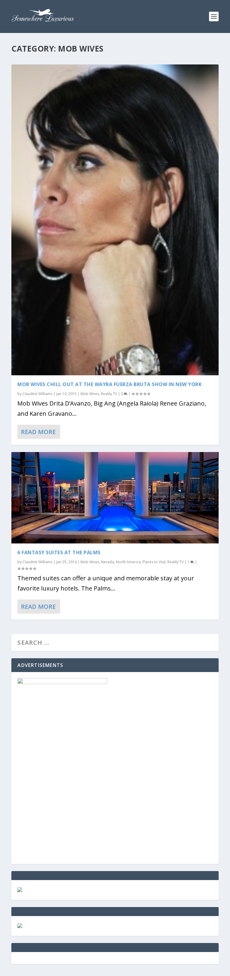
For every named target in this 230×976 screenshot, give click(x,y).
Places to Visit (154, 561)
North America (128, 561)
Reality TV (109, 393)
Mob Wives (90, 393)
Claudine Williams (37, 393)
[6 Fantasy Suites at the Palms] (114, 497)
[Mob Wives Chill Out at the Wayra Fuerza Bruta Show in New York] (114, 219)
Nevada (107, 561)
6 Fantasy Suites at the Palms (59, 552)
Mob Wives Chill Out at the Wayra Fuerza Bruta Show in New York (109, 384)
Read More (38, 432)
